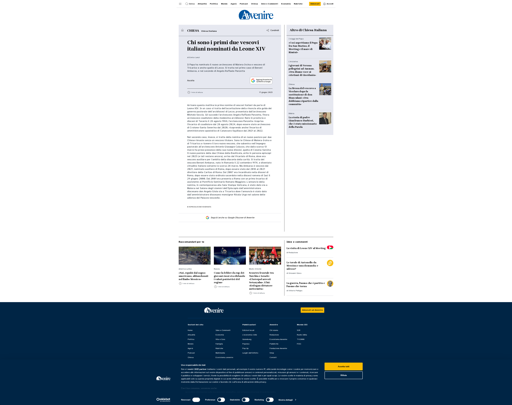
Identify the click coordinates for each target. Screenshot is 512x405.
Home (190, 330)
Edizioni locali (248, 330)
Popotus (245, 344)
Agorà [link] (234, 4)
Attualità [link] (202, 4)
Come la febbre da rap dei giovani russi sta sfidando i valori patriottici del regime (229, 277)
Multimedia (220, 353)
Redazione (293, 252)
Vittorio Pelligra (295, 290)
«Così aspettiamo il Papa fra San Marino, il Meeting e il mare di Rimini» (303, 47)
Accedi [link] (330, 4)
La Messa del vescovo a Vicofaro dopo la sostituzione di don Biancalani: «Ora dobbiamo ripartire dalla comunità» (303, 96)
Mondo (190, 344)
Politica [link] (214, 4)
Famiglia (219, 344)
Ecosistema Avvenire (278, 339)
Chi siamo (274, 330)
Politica (191, 339)
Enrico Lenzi (194, 57)
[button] (180, 3)
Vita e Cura (220, 339)
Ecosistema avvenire (224, 357)
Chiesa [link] (254, 4)
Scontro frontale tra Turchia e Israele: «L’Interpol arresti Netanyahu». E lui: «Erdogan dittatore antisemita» (261, 280)
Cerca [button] (192, 4)
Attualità (191, 335)
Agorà (190, 348)
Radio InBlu (302, 335)
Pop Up (245, 348)
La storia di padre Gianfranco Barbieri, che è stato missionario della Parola (303, 122)
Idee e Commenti (223, 330)
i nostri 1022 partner (197, 369)
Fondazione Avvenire (278, 348)
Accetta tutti (343, 366)
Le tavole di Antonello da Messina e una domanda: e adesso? (302, 265)
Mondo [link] (224, 4)
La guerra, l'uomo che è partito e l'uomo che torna (306, 285)
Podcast (191, 353)
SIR (298, 330)
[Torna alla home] (182, 30)
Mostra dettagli (286, 400)
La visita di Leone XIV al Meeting (306, 248)
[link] (315, 4)
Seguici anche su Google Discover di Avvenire (232, 217)
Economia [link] (286, 4)
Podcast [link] (244, 4)
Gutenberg (246, 339)
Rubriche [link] (298, 4)
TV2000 (300, 339)
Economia (220, 335)
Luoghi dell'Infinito (250, 353)
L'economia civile (249, 335)
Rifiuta (344, 375)
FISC (299, 344)
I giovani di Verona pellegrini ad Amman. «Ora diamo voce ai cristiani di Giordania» (302, 70)
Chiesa (191, 357)
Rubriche (219, 348)
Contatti (273, 357)
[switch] (221, 400)
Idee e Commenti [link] (269, 4)
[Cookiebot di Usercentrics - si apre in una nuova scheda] (163, 400)
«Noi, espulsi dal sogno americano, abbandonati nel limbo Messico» (193, 276)
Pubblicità (274, 344)
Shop (272, 353)
